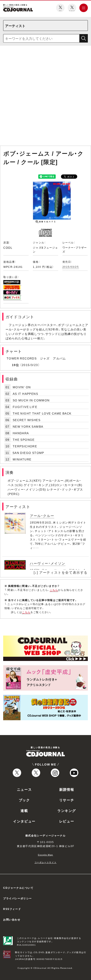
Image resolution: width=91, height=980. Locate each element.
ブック (24, 799)
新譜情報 (66, 789)
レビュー (66, 821)
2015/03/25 (70, 267)
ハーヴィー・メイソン (47, 563)
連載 (24, 810)
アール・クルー (42, 515)
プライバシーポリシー (17, 898)
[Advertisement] (45, 96)
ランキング (66, 810)
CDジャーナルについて (18, 888)
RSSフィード (12, 909)
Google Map (45, 854)
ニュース (24, 789)
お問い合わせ (12, 919)
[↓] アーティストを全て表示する (61, 572)
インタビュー (24, 821)
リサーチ (66, 799)
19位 (15, 365)
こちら (54, 590)
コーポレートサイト (45, 862)
